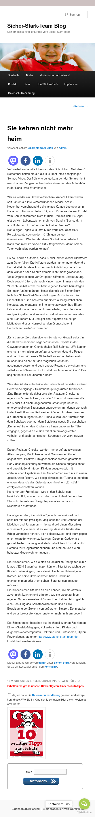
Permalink (50, 666)
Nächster (80, 106)
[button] (13, 161)
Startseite (13, 75)
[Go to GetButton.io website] (84, 812)
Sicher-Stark (62, 662)
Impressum (71, 84)
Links (27, 84)
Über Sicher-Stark (47, 84)
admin (62, 148)
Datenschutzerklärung (21, 93)
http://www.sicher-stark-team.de (58, 636)
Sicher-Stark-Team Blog (36, 25)
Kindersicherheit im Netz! (55, 75)
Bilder (29, 75)
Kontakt (12, 84)
